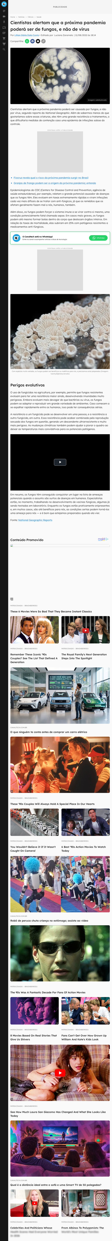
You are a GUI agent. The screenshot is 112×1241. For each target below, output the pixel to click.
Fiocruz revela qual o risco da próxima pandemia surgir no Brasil (51, 177)
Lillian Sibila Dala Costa (26, 35)
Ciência (30, 17)
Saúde (39, 17)
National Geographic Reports (35, 520)
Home (12, 17)
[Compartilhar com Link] (43, 41)
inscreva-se (56, 106)
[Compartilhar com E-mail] (38, 41)
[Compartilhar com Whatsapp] (27, 41)
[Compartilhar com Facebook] (32, 41)
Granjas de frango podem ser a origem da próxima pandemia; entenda (55, 183)
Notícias (21, 17)
